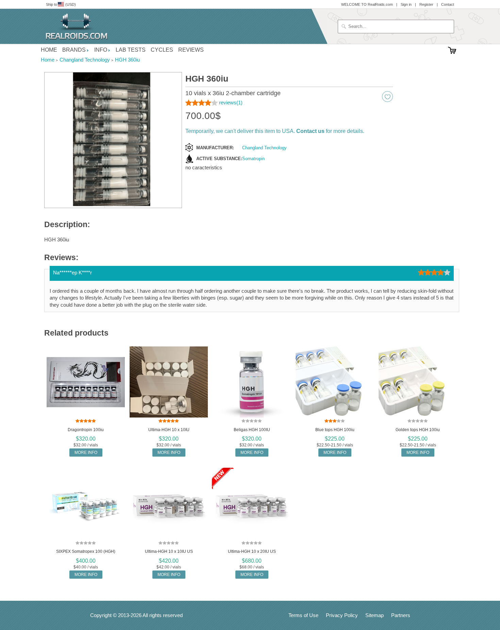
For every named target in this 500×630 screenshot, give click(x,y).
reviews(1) (231, 102)
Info (100, 50)
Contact (447, 4)
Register (426, 4)
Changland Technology (264, 147)
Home (49, 50)
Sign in (406, 4)
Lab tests (131, 50)
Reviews (191, 50)
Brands (74, 50)
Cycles (162, 50)
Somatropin (253, 158)
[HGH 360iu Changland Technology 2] (113, 140)
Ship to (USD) (61, 4)
